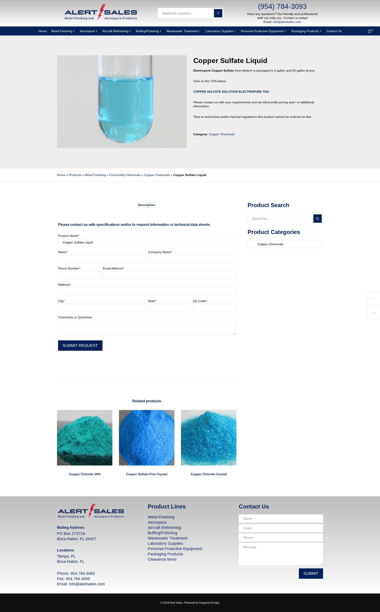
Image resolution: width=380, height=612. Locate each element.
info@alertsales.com (287, 22)
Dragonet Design (209, 602)
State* (152, 301)
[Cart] (367, 31)
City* (61, 301)
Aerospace (87, 31)
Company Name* (160, 252)
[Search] (317, 218)
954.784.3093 (83, 573)
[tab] (146, 205)
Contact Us (334, 31)
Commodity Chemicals (125, 175)
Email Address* (113, 268)
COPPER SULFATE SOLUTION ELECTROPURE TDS (231, 91)
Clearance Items (162, 559)
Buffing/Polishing (147, 31)
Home (42, 31)
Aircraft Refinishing (115, 31)
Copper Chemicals (222, 134)
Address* (64, 284)
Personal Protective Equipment (262, 31)
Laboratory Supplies (219, 31)
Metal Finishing (61, 31)
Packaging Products (305, 31)
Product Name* (68, 235)
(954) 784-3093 (282, 6)
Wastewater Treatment (182, 31)
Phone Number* (69, 268)
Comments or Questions (75, 317)
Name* (63, 252)
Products (75, 175)
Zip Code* (200, 301)
